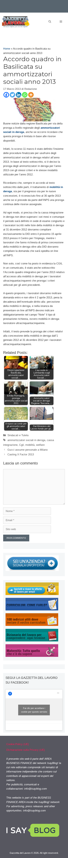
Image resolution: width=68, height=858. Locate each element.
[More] (31, 95)
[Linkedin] (18, 95)
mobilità (29, 444)
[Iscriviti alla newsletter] (32, 594)
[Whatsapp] (25, 95)
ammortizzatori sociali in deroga (26, 440)
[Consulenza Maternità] (32, 655)
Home (6, 48)
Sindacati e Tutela (17, 435)
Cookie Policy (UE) (17, 744)
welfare (40, 444)
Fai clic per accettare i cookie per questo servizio (34, 710)
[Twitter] (12, 95)
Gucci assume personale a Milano (27, 449)
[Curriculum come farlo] (32, 609)
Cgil (21, 444)
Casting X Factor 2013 (20, 454)
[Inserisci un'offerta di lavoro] (32, 570)
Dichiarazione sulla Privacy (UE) (25, 749)
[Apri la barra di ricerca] (49, 22)
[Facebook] (6, 95)
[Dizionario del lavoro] (32, 640)
